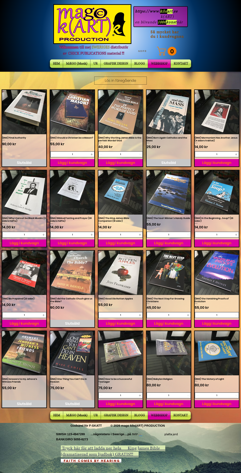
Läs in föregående (120, 80)
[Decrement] (53, 154)
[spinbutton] (72, 154)
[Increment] (92, 154)
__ (140, 434)
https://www (147, 11)
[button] (168, 51)
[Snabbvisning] (24, 112)
